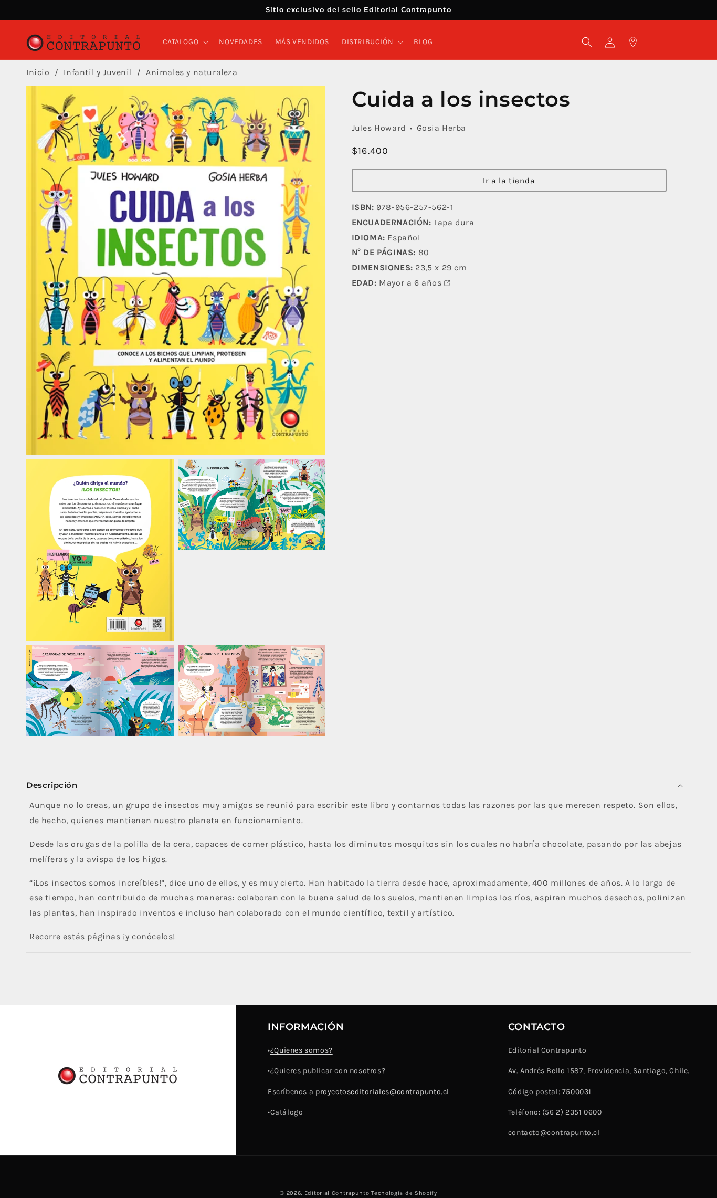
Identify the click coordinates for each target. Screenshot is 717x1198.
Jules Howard (379, 128)
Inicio (38, 72)
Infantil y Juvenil (99, 72)
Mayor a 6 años (410, 283)
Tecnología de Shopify (404, 1193)
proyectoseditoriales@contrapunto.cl (382, 1091)
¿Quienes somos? (301, 1050)
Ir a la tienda (509, 180)
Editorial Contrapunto (337, 1193)
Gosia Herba (442, 128)
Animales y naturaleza (192, 72)
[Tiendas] (633, 42)
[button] (184, 42)
